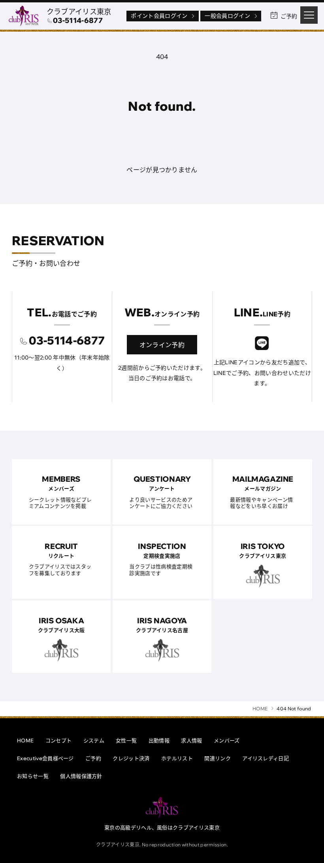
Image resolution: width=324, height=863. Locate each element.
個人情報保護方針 (81, 776)
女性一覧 (126, 740)
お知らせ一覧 (33, 776)
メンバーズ (227, 740)
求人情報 (191, 740)
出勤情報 (159, 740)
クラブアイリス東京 (79, 11)
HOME (25, 740)
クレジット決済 (131, 758)
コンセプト (58, 740)
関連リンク (217, 758)
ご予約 (93, 758)
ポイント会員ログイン (159, 15)
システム (93, 740)
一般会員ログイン (227, 15)
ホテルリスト (177, 758)
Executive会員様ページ (45, 758)
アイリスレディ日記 (265, 758)
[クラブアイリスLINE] (262, 344)
